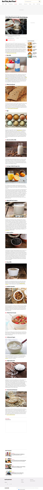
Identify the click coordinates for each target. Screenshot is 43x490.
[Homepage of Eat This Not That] (8, 479)
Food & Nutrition (8, 419)
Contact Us (22, 482)
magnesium (6, 358)
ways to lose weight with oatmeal (11, 414)
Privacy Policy (31, 479)
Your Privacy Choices (22, 489)
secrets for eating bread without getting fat (13, 108)
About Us (22, 479)
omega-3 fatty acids (19, 129)
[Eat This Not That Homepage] (9, 1)
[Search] (39, 1)
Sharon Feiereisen (10, 36)
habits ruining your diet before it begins (11, 52)
